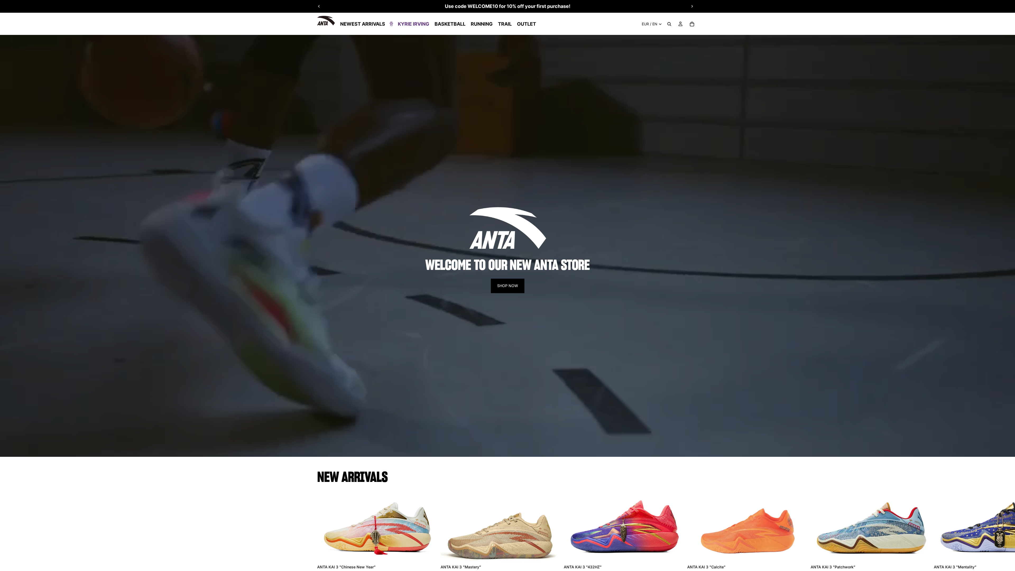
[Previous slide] (319, 6)
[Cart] (692, 24)
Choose (558, 554)
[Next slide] (692, 6)
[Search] (669, 24)
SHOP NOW (507, 285)
